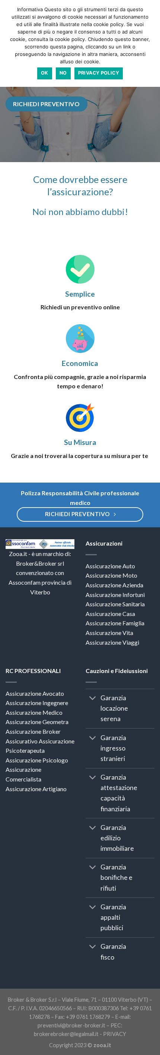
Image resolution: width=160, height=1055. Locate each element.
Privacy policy (98, 73)
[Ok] (150, 43)
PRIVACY (114, 1034)
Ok (44, 73)
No (63, 73)
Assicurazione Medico (34, 712)
